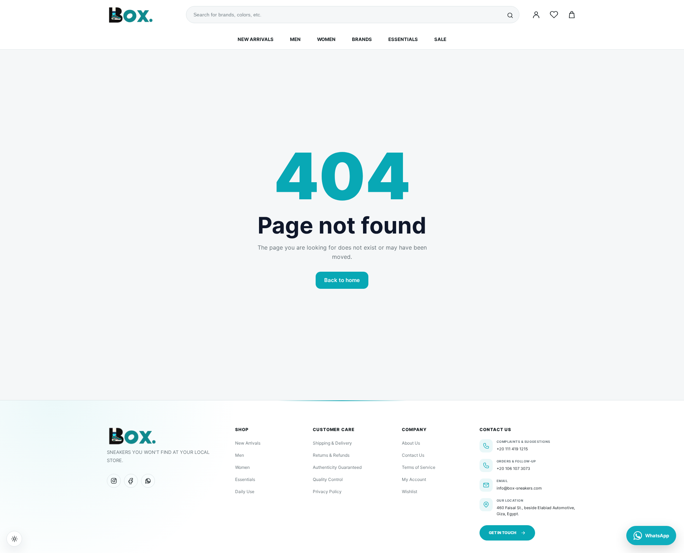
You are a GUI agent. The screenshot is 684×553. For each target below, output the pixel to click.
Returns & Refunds (331, 455)
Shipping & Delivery (332, 443)
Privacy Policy (327, 491)
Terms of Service (418, 467)
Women (326, 39)
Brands (362, 39)
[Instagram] (114, 481)
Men (295, 39)
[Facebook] (131, 481)
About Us (411, 443)
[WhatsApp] (148, 481)
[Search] (510, 14)
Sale (440, 39)
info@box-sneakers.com (519, 488)
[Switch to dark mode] (14, 539)
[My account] (536, 14)
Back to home (342, 280)
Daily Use (244, 491)
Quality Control (328, 479)
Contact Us (413, 455)
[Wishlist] (554, 14)
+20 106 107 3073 (513, 468)
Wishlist (409, 491)
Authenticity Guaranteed (337, 467)
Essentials (403, 39)
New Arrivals (256, 39)
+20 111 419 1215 (512, 448)
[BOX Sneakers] (132, 435)
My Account (414, 479)
